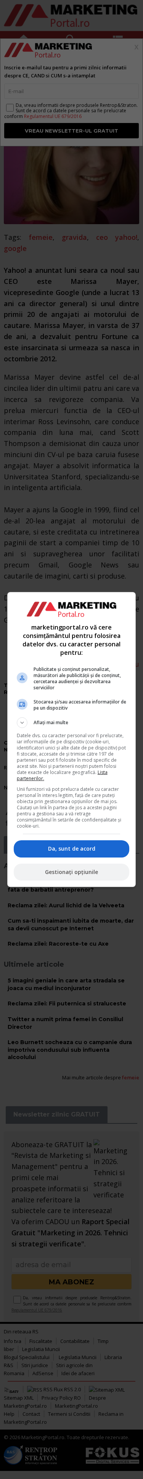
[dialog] (71, 739)
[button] (72, 722)
